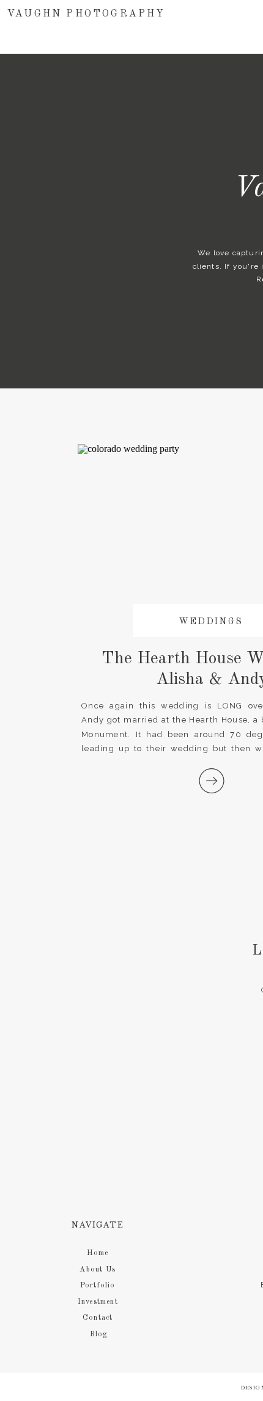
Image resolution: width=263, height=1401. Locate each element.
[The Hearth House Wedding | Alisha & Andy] (211, 780)
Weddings (211, 621)
